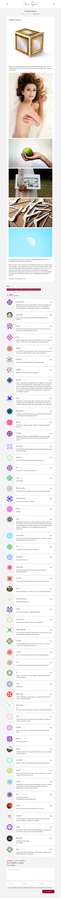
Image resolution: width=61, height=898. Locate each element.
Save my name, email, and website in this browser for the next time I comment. (30, 887)
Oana (21, 862)
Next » (23, 860)
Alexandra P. (20, 619)
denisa (18, 509)
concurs (9, 289)
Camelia (18, 641)
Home (23, 14)
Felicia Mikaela (21, 630)
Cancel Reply (11, 865)
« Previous (9, 860)
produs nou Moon (36, 289)
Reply (51, 302)
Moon (28, 14)
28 (21, 860)
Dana (15, 22)
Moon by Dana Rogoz (26, 289)
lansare (18, 289)
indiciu (13, 289)
